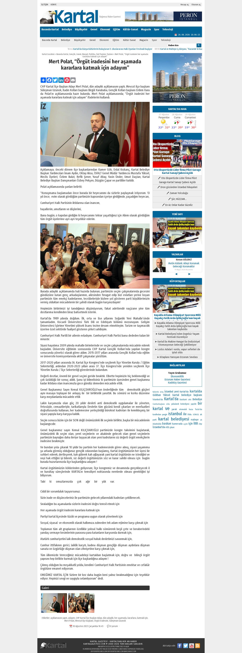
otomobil (183, 409)
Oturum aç (196, 4)
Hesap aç (185, 4)
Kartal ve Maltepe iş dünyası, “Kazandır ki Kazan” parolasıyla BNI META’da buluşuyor (181, 49)
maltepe (195, 419)
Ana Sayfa (101, 647)
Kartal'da (184, 391)
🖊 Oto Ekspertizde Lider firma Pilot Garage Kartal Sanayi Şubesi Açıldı (177, 180)
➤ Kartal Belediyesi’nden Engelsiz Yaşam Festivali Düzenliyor (177, 335)
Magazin (146, 29)
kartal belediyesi (173, 419)
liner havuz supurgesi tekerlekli (131, 649)
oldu (168, 404)
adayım (71, 618)
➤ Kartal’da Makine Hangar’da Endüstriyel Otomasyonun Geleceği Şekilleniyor (177, 343)
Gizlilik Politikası (112, 647)
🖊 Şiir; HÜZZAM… (177, 199)
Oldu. (190, 414)
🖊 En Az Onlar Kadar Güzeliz (177, 205)
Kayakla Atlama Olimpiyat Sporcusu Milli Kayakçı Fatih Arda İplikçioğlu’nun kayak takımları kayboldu (177, 318)
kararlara (132, 618)
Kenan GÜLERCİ (184, 259)
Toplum (110, 54)
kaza (191, 409)
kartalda (196, 391)
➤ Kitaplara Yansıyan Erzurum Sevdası (177, 357)
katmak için (142, 618)
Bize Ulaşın (125, 647)
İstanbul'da (159, 427)
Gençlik (72, 54)
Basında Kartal (50, 29)
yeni (176, 391)
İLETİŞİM (44, 4)
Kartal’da (171, 399)
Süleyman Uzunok (117, 620)
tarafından (157, 414)
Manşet (85, 54)
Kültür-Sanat (130, 29)
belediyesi (184, 404)
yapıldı (193, 404)
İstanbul (168, 391)
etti (167, 427)
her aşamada (120, 618)
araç (161, 392)
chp (200, 424)
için (190, 423)
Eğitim (116, 29)
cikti (189, 400)
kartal (158, 408)
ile (185, 414)
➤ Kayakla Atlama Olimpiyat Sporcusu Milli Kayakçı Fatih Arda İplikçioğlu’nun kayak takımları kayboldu (177, 326)
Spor (156, 29)
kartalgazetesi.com (94, 644)
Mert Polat (69, 620)
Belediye (67, 29)
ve (167, 408)
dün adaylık (108, 618)
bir (200, 403)
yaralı (174, 409)
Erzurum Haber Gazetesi (177, 379)
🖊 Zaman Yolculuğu (177, 193)
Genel (93, 29)
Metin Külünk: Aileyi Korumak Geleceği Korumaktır (183, 265)
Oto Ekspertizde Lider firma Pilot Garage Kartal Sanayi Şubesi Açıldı (177, 171)
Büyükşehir (81, 29)
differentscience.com (99, 652)
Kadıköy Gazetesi (177, 382)
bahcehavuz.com (130, 652)
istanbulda (157, 424)
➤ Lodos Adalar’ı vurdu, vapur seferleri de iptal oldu (177, 351)
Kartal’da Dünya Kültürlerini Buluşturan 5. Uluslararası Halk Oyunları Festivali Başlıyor (95, 49)
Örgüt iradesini (101, 620)
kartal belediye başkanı (187, 395)
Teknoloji (167, 29)
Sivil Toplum (101, 54)
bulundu (156, 392)
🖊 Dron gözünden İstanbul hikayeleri (177, 187)
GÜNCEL (196, 415)
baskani (183, 399)
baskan (166, 423)
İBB (195, 423)
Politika (92, 54)
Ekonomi (105, 29)
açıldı (185, 424)
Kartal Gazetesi (48, 54)
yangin (164, 414)
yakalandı (175, 404)
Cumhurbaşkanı (159, 404)
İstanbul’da (158, 399)
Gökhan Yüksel (161, 395)
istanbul (175, 413)
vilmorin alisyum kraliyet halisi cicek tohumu (100, 649)
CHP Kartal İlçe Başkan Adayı (89, 618)
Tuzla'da (198, 409)
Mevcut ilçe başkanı (84, 620)
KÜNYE (53, 4)
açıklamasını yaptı (59, 618)
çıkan (172, 427)
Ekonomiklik (177, 376)
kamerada (177, 423)
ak (201, 420)
